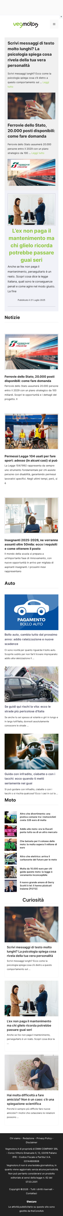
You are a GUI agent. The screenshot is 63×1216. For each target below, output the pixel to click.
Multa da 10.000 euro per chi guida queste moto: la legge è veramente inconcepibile (36, 871)
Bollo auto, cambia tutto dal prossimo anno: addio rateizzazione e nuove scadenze (31, 639)
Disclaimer (31, 1142)
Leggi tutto (37, 153)
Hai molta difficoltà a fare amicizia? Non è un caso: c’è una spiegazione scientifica (30, 1099)
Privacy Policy (44, 1138)
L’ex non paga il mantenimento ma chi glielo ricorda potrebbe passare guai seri (31, 245)
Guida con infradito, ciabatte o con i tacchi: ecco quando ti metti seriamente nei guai (30, 778)
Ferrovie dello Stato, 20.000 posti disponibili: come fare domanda (31, 131)
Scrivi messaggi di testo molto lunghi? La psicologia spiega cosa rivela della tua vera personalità (31, 54)
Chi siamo (15, 1138)
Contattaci (31, 1193)
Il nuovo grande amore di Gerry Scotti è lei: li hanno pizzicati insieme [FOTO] (37, 885)
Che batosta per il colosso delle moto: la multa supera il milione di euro (38, 844)
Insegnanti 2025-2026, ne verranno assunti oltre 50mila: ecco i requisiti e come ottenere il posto (31, 544)
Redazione (28, 1138)
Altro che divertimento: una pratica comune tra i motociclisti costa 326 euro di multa (38, 817)
